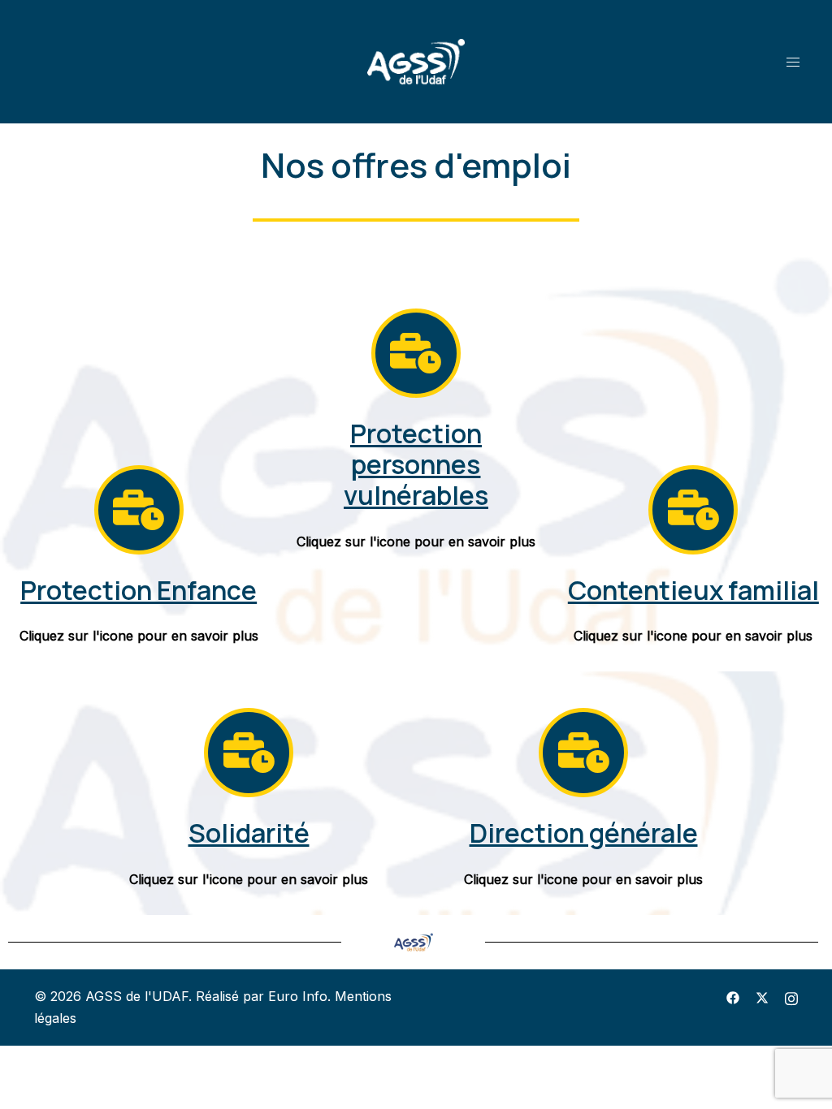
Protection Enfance (138, 590)
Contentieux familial (693, 590)
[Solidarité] (248, 752)
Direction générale (584, 833)
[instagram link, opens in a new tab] (791, 996)
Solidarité (249, 833)
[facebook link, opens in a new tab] (732, 996)
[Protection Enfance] (139, 509)
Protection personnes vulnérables (416, 465)
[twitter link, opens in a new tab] (762, 996)
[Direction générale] (583, 752)
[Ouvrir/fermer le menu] (793, 62)
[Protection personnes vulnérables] (416, 353)
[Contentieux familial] (693, 509)
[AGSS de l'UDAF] (416, 60)
